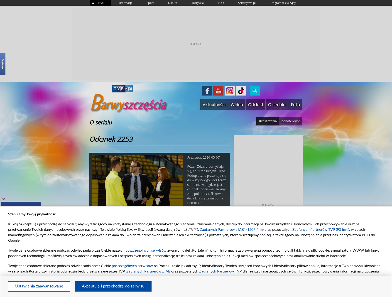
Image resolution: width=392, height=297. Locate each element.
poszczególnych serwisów (146, 250)
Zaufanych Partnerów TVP (220, 271)
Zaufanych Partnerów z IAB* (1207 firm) (232, 229)
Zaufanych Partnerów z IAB (148, 271)
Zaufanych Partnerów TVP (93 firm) (320, 229)
